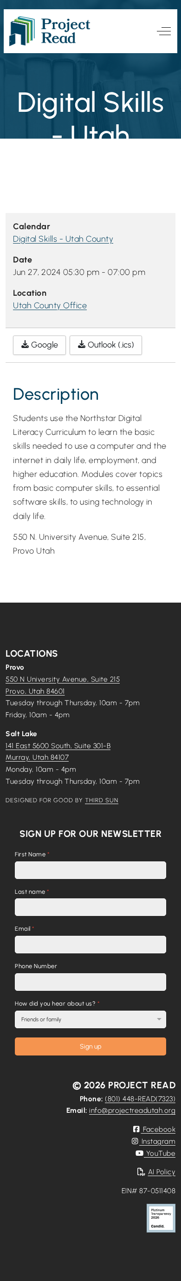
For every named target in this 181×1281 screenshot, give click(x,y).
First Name (32, 854)
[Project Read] (49, 31)
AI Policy (161, 1171)
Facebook (158, 1129)
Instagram (157, 1141)
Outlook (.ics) (110, 345)
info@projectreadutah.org (132, 1110)
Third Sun (101, 800)
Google (43, 345)
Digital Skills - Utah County (63, 239)
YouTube (159, 1153)
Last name (32, 891)
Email (25, 929)
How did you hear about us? (57, 1003)
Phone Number (36, 966)
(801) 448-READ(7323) (140, 1098)
